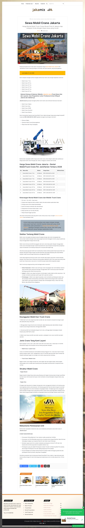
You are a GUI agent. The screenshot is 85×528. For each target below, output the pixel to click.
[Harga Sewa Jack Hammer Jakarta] (58, 480)
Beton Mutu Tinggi (48, 503)
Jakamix (44, 521)
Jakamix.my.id (47, 94)
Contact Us (43, 3)
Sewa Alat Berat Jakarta (39, 19)
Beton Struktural (47, 509)
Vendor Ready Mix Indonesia (50, 515)
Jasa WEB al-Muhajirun (55, 521)
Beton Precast (47, 507)
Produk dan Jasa (29, 3)
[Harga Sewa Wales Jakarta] (27, 480)
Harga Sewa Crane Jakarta (41, 485)
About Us (37, 3)
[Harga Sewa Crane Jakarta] (42, 480)
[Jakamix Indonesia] (42, 10)
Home (22, 3)
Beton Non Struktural (48, 505)
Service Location (48, 511)
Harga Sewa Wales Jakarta (26, 485)
